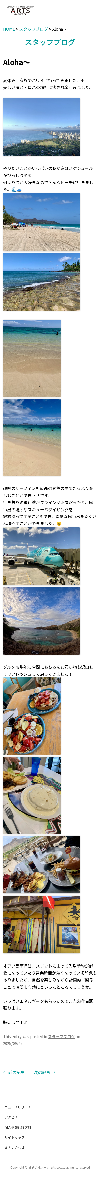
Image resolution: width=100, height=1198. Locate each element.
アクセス (11, 1117)
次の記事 (44, 1072)
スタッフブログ (33, 29)
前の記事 (14, 1072)
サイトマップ (15, 1137)
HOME (9, 29)
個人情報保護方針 (18, 1127)
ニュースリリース (18, 1107)
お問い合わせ (15, 1147)
